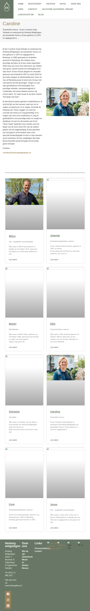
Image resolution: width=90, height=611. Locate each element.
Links (38, 543)
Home (21, 4)
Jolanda (55, 235)
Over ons (76, 4)
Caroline (55, 411)
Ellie (52, 323)
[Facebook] (8, 594)
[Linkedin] (8, 606)
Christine (14, 411)
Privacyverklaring (42, 548)
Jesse (53, 504)
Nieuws (25, 568)
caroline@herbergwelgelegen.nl (17, 153)
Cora (12, 504)
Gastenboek (27, 557)
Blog (41, 15)
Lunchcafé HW (26, 15)
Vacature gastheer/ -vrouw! (57, 9)
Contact (32, 9)
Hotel (63, 4)
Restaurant (34, 4)
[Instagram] (8, 600)
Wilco (12, 236)
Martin (12, 323)
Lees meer (13, 260)
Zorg (20, 9)
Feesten (50, 4)
